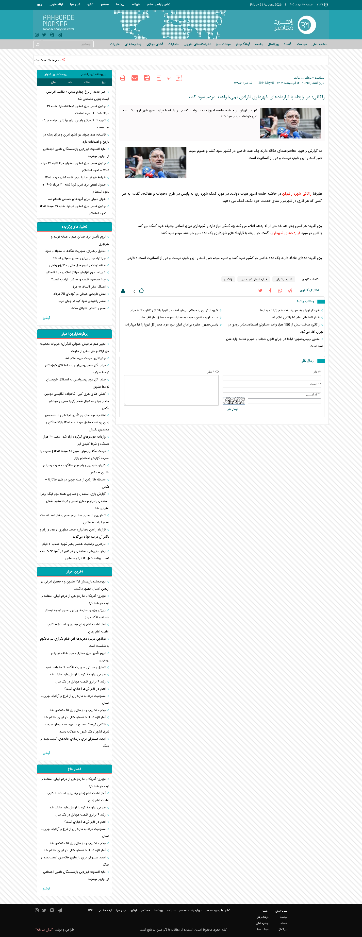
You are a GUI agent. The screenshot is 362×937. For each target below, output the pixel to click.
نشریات (115, 44)
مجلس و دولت (303, 77)
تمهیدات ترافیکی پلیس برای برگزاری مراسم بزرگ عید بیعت (75, 124)
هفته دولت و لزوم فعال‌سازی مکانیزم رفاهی (78, 265)
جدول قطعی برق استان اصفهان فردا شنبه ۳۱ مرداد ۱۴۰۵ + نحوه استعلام (74, 167)
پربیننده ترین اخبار (93, 74)
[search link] (37, 44)
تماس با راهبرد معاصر (158, 4)
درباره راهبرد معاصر (190, 910)
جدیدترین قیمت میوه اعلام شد (86, 358)
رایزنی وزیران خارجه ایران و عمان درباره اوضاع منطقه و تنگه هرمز (77, 614)
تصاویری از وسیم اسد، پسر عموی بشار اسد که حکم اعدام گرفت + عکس (74, 519)
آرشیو (90, 4)
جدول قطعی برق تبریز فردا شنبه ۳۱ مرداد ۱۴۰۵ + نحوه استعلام (75, 188)
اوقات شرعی (56, 4)
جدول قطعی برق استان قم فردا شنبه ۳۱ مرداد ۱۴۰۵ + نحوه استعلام (74, 210)
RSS (39, 4)
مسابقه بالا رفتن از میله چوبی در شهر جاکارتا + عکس (77, 483)
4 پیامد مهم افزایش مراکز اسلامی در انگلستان (76, 272)
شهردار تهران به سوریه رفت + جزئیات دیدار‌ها (290, 310)
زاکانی (307, 194)
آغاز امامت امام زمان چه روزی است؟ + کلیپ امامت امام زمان (78, 628)
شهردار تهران (291, 194)
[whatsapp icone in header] (280, 290)
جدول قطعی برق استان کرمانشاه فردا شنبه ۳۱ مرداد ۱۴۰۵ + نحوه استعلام (78, 109)
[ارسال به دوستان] (134, 78)
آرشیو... (45, 318)
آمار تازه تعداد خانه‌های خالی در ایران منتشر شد (75, 717)
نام (315, 372)
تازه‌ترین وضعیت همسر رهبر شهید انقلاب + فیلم (74, 544)
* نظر (210, 372)
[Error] (122, 291)
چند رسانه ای (133, 44)
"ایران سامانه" (44, 930)
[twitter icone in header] (44, 35)
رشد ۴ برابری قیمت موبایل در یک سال (81, 681)
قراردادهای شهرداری (285, 233)
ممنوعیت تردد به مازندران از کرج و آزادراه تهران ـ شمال (75, 699)
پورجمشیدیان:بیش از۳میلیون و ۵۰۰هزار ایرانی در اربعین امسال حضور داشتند (75, 585)
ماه (70, 82)
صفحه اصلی (319, 44)
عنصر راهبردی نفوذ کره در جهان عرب (82, 301)
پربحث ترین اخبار (55, 74)
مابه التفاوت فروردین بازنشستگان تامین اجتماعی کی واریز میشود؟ (76, 152)
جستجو (105, 4)
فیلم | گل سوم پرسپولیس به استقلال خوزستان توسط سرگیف (77, 369)
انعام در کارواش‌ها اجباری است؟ (85, 689)
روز (104, 82)
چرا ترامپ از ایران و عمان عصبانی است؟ (80, 258)
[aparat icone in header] (52, 35)
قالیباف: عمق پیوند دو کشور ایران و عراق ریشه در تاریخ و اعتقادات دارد (76, 138)
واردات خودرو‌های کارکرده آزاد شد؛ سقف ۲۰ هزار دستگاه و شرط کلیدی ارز (76, 440)
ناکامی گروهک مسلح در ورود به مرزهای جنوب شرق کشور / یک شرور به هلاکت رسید (77, 728)
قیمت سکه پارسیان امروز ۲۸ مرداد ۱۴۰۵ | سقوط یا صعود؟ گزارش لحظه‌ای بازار (74, 454)
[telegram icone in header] (60, 35)
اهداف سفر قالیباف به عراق (89, 287)
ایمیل (313, 384)
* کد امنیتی (313, 394)
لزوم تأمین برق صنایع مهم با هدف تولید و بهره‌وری (80, 240)
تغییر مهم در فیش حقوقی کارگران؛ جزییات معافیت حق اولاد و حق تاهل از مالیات (74, 347)
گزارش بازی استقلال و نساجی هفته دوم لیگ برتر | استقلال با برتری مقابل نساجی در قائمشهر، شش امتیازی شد (74, 501)
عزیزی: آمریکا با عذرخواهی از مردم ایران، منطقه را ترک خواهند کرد (75, 599)
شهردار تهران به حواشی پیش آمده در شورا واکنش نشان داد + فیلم (175, 310)
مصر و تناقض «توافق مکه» (89, 308)
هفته (87, 82)
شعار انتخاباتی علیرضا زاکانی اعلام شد (296, 317)
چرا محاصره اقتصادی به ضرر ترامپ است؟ (79, 279)
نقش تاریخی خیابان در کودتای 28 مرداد (80, 294)
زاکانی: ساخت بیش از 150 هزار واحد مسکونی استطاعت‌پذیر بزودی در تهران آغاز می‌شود (275, 328)
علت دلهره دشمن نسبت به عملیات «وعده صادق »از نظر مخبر (179, 317)
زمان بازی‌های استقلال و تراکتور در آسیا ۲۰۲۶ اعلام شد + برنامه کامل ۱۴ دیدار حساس (74, 554)
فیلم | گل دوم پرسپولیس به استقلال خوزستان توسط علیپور (77, 383)
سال (53, 82)
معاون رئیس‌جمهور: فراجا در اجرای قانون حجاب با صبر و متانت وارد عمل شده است (274, 342)
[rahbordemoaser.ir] (298, 24)
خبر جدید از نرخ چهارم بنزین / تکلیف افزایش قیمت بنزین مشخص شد (77, 95)
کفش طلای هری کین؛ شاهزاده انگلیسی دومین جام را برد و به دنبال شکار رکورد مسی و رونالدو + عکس (76, 401)
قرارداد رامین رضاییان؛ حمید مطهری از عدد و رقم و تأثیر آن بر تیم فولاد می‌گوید (74, 533)
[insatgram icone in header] (37, 35)
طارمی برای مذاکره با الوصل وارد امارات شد (78, 674)
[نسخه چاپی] (122, 78)
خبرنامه (135, 4)
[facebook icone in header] (270, 290)
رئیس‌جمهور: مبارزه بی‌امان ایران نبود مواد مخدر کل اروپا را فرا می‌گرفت (172, 324)
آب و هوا (75, 4)
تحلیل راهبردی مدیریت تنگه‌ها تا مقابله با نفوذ (76, 251)
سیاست (319, 77)
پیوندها (120, 4)
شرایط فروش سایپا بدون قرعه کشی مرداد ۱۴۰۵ (76, 177)
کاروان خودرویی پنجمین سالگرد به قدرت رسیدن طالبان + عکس (76, 469)
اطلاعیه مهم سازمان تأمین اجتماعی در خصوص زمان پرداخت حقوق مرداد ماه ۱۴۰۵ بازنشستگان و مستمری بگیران (77, 422)
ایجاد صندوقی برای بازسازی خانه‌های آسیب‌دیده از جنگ (75, 742)
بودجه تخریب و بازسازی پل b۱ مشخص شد (78, 710)
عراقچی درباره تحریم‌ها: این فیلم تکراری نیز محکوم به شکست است (74, 642)
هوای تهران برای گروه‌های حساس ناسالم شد (77, 199)
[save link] (147, 78)
